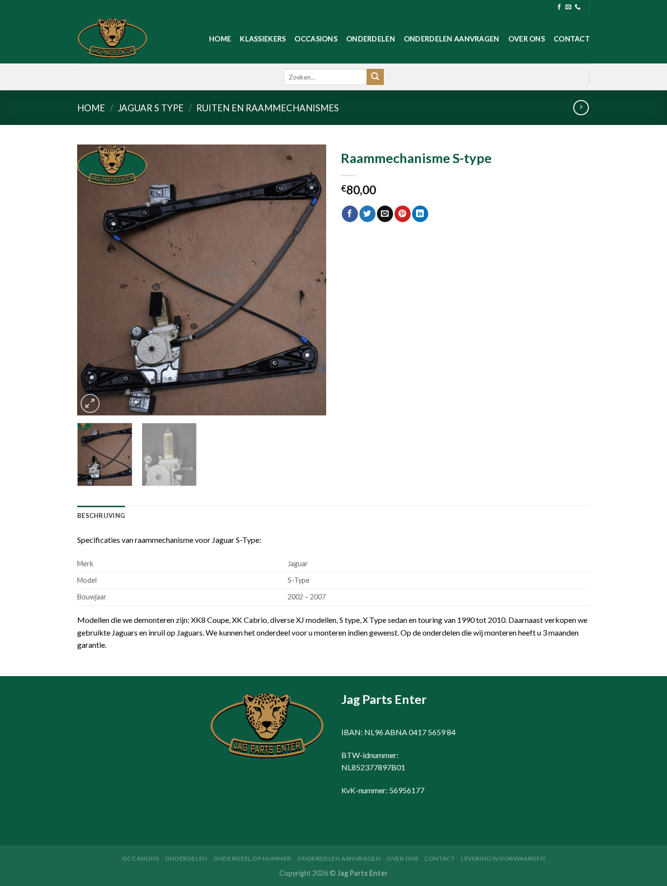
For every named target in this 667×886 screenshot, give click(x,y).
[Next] (309, 280)
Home (220, 39)
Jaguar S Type (151, 108)
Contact (572, 39)
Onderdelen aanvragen (452, 39)
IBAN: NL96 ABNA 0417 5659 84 (398, 732)
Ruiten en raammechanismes (267, 108)
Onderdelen (370, 39)
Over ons (526, 39)
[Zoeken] (375, 77)
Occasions (315, 39)
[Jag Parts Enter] (126, 39)
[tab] (101, 515)
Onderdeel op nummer (252, 858)
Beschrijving (101, 515)
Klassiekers (263, 39)
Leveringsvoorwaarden (503, 858)
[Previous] (94, 280)
